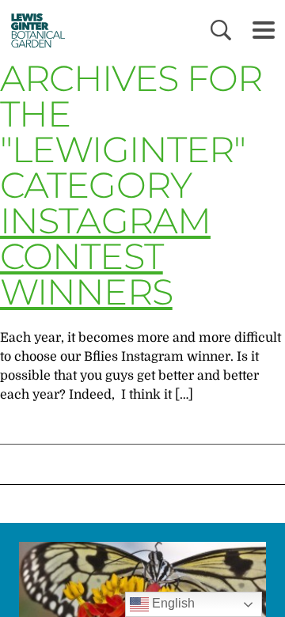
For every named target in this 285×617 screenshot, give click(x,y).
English (172, 603)
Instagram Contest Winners (105, 256)
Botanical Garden (33, 30)
